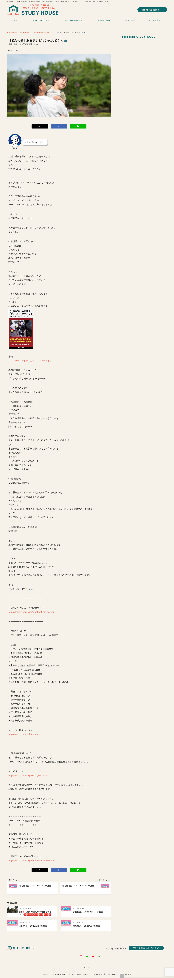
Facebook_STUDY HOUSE (138, 36)
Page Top (87, 968)
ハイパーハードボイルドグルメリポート (30, 360)
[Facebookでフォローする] (75, 956)
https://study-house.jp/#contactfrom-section (31, 612)
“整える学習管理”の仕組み (146, 948)
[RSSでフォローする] (99, 956)
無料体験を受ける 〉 (152, 9)
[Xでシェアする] (40, 126)
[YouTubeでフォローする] (93, 956)
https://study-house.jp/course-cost (26, 734)
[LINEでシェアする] (78, 126)
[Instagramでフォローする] (81, 956)
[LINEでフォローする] (87, 956)
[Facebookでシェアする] (59, 126)
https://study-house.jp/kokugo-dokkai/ (28, 775)
